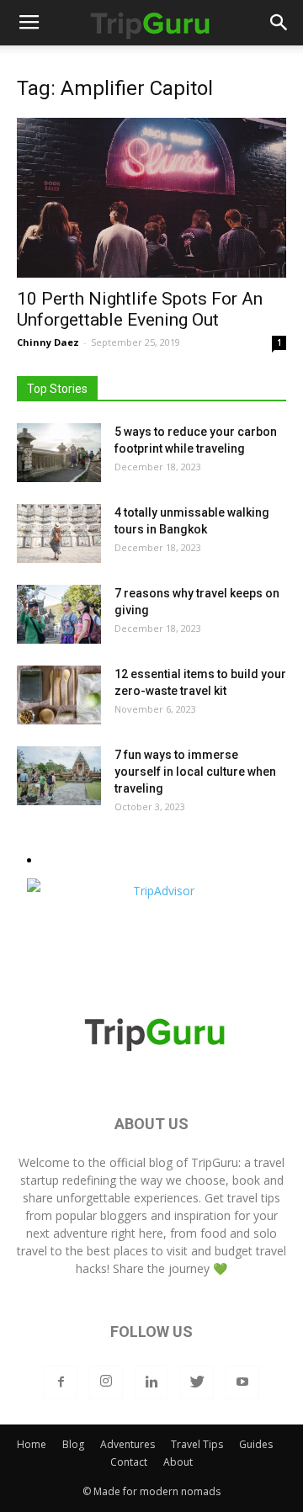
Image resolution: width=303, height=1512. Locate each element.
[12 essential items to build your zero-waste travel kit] (59, 695)
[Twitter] (197, 1382)
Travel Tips (197, 1444)
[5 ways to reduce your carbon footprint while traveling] (59, 452)
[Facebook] (60, 1382)
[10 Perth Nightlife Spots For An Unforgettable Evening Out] (151, 198)
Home (31, 1444)
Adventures (127, 1444)
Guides (256, 1444)
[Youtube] (242, 1382)
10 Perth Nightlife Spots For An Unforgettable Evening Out (140, 309)
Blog (73, 1444)
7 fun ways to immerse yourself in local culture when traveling (195, 771)
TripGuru (214, 1162)
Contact (128, 1462)
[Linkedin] (151, 1382)
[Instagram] (106, 1382)
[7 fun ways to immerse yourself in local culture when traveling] (59, 775)
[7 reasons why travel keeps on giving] (59, 614)
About (178, 1462)
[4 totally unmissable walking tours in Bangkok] (59, 533)
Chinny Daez (48, 342)
